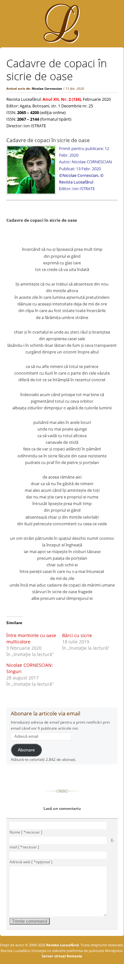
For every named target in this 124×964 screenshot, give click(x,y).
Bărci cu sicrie (77, 635)
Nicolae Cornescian (47, 88)
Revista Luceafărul (62, 945)
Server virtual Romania (62, 956)
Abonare (26, 750)
